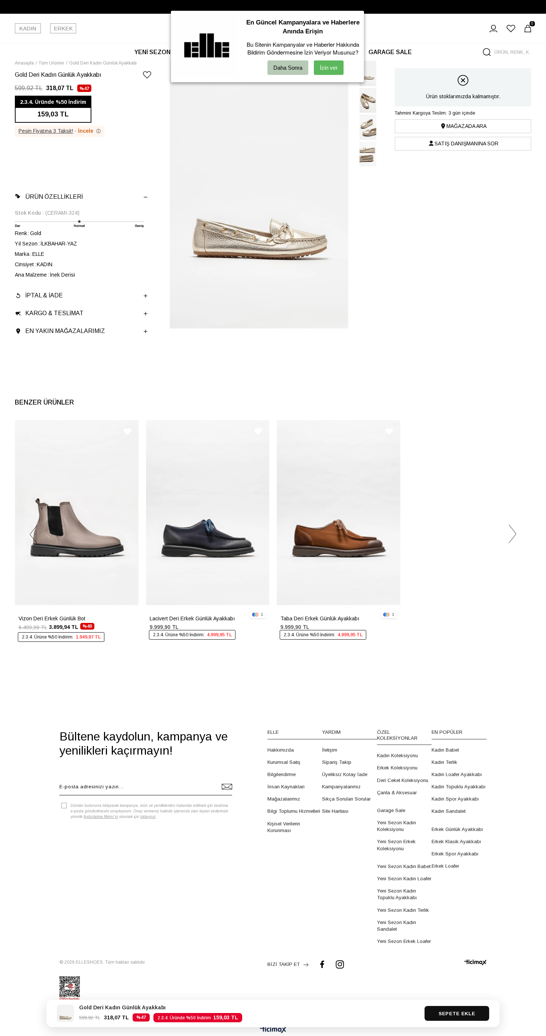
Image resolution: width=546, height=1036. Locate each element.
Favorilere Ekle (127, 431)
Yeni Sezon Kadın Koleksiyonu (396, 826)
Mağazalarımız (283, 799)
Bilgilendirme (281, 774)
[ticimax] (475, 962)
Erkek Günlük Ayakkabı (457, 829)
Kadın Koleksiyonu (397, 755)
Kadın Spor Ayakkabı (455, 799)
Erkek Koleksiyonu (397, 768)
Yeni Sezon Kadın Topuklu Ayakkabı (397, 894)
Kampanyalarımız (341, 786)
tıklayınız (148, 817)
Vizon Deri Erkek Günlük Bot (52, 618)
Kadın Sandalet (448, 811)
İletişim (329, 750)
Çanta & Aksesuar (397, 792)
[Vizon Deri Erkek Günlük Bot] (77, 512)
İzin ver (329, 68)
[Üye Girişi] (493, 28)
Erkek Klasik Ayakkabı (456, 841)
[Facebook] (322, 964)
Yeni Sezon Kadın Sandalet (396, 926)
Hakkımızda (280, 750)
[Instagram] (340, 964)
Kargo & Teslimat (54, 313)
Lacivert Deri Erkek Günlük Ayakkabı (192, 618)
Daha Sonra (287, 68)
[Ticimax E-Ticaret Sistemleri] (273, 1030)
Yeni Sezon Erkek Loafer (404, 941)
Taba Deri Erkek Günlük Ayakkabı (319, 618)
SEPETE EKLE (457, 1013)
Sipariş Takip (336, 762)
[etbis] (69, 988)
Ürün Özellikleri (54, 197)
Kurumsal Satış (283, 762)
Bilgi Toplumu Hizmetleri (293, 811)
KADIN (27, 28)
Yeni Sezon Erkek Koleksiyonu (396, 845)
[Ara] (487, 52)
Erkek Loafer (445, 866)
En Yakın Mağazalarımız (65, 331)
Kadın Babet (445, 750)
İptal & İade (44, 295)
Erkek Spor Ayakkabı (455, 854)
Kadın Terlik (444, 762)
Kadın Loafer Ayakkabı (457, 774)
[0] (527, 28)
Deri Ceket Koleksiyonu (402, 780)
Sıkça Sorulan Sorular (346, 799)
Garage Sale (391, 810)
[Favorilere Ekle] (147, 76)
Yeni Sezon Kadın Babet (403, 866)
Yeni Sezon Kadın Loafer (404, 878)
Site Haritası (335, 811)
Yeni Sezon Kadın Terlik (403, 910)
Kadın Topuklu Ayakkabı (458, 786)
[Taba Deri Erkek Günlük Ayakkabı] (338, 512)
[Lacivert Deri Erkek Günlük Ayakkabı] (208, 512)
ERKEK (63, 28)
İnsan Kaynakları (286, 786)
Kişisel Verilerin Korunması (283, 827)
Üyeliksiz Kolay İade (344, 774)
